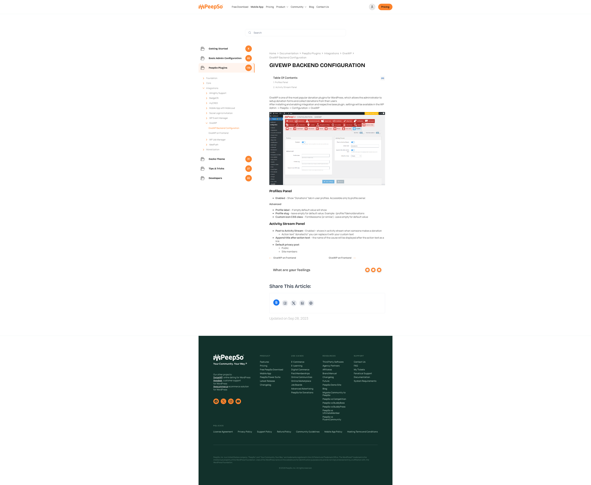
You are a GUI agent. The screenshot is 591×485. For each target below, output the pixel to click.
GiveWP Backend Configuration (224, 128)
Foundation (211, 78)
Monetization (212, 149)
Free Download (240, 6)
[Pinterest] (311, 303)
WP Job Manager (217, 139)
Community (297, 6)
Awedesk (217, 380)
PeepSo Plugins (311, 53)
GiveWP (213, 122)
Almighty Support (217, 93)
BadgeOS (214, 97)
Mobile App (257, 6)
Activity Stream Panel (286, 87)
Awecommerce (220, 386)
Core (208, 83)
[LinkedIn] (302, 303)
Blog (311, 6)
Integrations (212, 88)
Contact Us (322, 6)
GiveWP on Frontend (218, 132)
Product (280, 6)
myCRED (213, 103)
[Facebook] (285, 303)
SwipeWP (217, 377)
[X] (294, 303)
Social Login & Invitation (221, 113)
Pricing (270, 6)
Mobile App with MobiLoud (222, 107)
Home (272, 53)
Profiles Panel (281, 82)
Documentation (289, 53)
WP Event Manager (218, 118)
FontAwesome (313, 217)
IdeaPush (213, 144)
